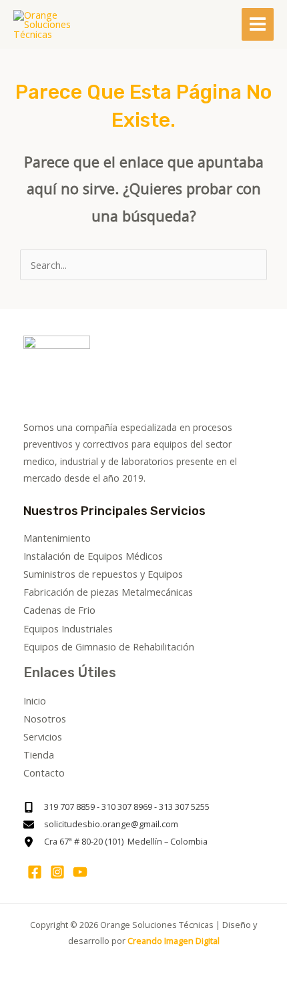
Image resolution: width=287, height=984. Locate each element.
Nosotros (44, 718)
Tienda (38, 754)
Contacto (44, 772)
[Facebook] (34, 872)
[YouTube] (80, 872)
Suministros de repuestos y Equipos (103, 573)
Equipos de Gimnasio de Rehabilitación (108, 646)
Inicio (34, 700)
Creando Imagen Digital (173, 941)
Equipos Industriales (68, 628)
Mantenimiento (57, 537)
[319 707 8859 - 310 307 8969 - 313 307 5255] (116, 807)
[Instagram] (57, 872)
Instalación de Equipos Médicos (93, 555)
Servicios (42, 736)
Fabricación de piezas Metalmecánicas (108, 591)
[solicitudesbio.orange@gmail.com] (100, 824)
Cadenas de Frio (59, 609)
